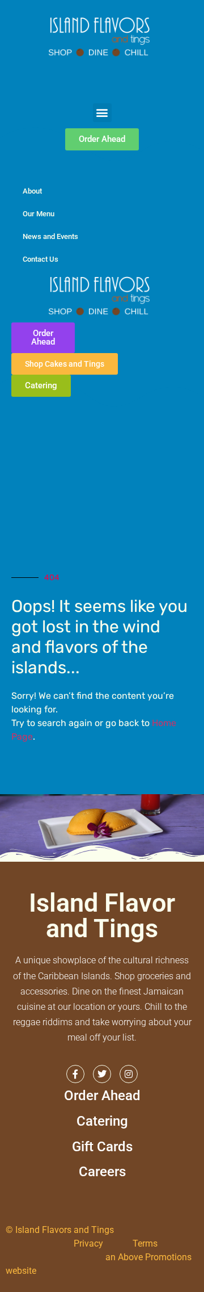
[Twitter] (102, 1074)
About (32, 191)
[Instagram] (129, 1074)
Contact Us (40, 259)
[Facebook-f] (75, 1074)
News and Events (50, 236)
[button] (102, 112)
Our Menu (38, 213)
